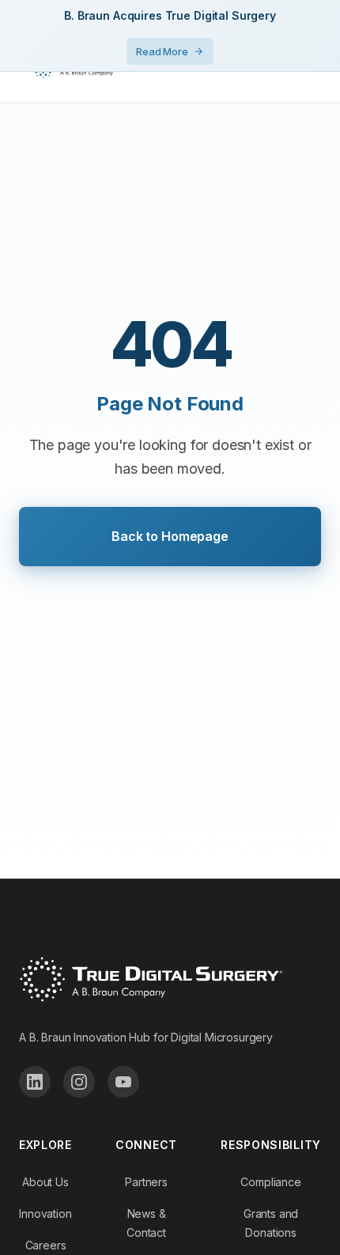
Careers (45, 1245)
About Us (45, 1182)
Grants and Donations (271, 1223)
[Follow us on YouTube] (123, 1082)
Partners (146, 1182)
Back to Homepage (169, 536)
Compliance (270, 1182)
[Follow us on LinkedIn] (35, 1082)
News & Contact (146, 1223)
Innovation (45, 1213)
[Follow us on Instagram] (79, 1082)
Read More (162, 51)
